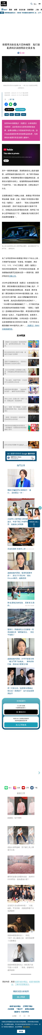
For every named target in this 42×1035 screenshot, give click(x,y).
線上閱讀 (21, 997)
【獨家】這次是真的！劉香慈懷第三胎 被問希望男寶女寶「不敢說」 (15, 344)
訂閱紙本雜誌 (3, 4)
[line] (14, 1016)
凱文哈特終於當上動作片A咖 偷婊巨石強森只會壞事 (15, 353)
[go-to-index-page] (18, 53)
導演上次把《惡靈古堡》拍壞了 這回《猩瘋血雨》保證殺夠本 (15, 400)
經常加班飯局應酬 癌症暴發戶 (14, 445)
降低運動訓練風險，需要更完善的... (21, 604)
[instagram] (24, 1016)
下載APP (19, 1009)
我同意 (21, 1031)
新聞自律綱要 (29, 1009)
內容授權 (11, 1009)
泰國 (6, 114)
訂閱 (27, 788)
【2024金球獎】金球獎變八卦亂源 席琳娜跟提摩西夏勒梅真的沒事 (15, 372)
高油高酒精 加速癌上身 (17, 549)
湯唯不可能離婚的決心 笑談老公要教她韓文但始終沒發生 (15, 362)
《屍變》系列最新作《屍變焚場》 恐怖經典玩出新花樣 (15, 418)
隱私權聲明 (26, 1027)
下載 (35, 788)
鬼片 (11, 114)
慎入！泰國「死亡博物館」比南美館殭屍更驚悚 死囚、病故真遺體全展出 (15, 409)
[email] (29, 1016)
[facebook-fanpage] (20, 1016)
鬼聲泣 (17, 114)
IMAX (23, 114)
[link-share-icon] (15, 104)
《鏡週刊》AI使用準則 (21, 1012)
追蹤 (18, 788)
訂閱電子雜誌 (27, 1006)
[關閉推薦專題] (40, 507)
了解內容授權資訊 (22, 984)
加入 (10, 788)
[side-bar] (40, 3)
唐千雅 (12, 99)
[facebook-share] (6, 104)
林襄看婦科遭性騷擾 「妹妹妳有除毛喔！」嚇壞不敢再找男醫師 (15, 390)
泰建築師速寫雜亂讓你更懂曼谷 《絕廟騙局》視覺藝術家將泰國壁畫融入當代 (15, 427)
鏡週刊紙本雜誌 (21, 981)
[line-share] (10, 104)
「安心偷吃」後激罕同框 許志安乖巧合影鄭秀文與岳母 (15, 381)
